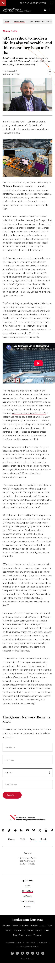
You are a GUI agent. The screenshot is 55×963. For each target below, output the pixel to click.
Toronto (28, 935)
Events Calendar (27, 901)
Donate (43, 839)
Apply (32, 839)
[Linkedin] (27, 953)
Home (7, 21)
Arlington (6, 925)
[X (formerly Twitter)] (17, 953)
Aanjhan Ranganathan (41, 220)
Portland (38, 930)
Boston (15, 925)
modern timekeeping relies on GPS (29, 413)
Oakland (30, 930)
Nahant (9, 930)
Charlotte (34, 925)
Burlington (24, 925)
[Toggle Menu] (51, 10)
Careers (27, 906)
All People (28, 896)
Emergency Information (13, 942)
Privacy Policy (30, 942)
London (43, 925)
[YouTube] (22, 953)
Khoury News (19, 21)
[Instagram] (32, 953)
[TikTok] (42, 953)
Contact (11, 839)
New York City (19, 930)
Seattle (46, 930)
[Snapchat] (37, 953)
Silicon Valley (18, 935)
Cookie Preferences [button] (27, 959)
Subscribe (10, 795)
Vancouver (38, 935)
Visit (22, 839)
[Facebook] (12, 953)
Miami (50, 925)
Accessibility (43, 942)
